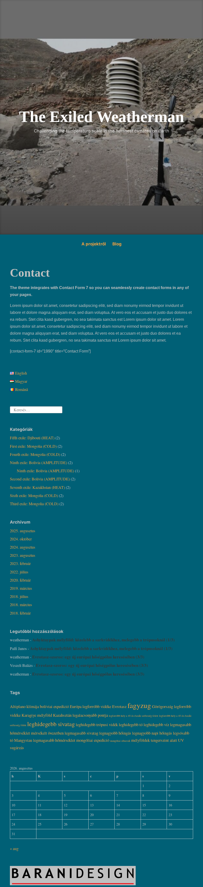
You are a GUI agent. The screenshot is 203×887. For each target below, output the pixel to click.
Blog (117, 243)
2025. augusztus (22, 530)
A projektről (93, 243)
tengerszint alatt (164, 740)
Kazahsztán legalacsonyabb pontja (80, 715)
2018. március (21, 604)
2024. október (21, 538)
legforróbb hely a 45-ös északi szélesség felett (133, 715)
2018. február (20, 613)
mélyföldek (140, 740)
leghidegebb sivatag (51, 724)
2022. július (19, 571)
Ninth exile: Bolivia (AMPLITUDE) (38, 462)
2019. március (21, 588)
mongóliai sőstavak (120, 740)
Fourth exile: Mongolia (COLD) (35, 454)
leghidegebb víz (156, 724)
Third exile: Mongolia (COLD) (34, 503)
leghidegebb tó (131, 724)
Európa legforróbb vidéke (90, 706)
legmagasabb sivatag (81, 733)
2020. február (20, 580)
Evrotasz (119, 706)
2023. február (20, 563)
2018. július (19, 596)
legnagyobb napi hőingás (152, 733)
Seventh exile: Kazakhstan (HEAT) (37, 487)
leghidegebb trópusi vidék (97, 724)
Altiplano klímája (24, 706)
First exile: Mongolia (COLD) (33, 446)
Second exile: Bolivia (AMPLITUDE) (40, 478)
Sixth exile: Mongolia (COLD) (34, 495)
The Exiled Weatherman (101, 116)
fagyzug (139, 705)
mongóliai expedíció (92, 740)
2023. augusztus (22, 555)
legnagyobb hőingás (115, 733)
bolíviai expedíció (54, 706)
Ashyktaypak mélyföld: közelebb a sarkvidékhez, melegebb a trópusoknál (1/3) (103, 640)
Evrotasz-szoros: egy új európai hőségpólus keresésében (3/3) (89, 657)
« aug (14, 848)
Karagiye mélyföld (37, 715)
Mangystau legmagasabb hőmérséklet (44, 740)
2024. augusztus (22, 547)
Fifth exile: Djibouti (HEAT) (32, 437)
